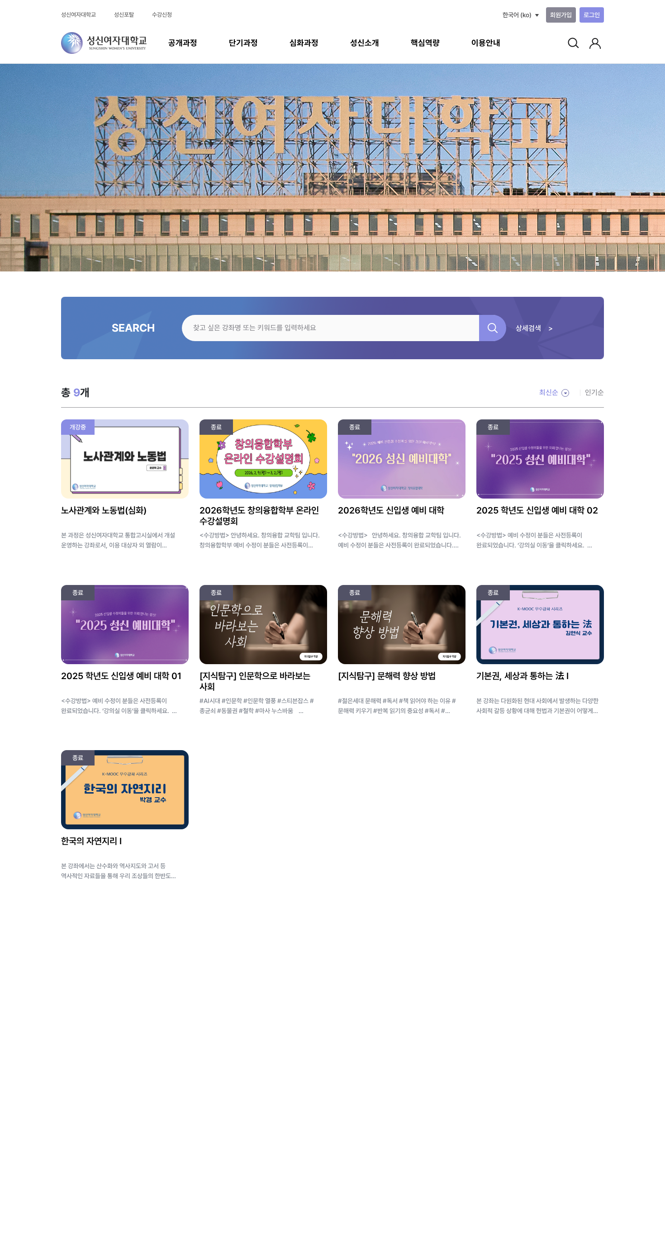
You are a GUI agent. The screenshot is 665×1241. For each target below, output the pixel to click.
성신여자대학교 (78, 14)
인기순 (594, 392)
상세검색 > (534, 328)
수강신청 (162, 14)
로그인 (592, 15)
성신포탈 (124, 14)
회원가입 (561, 15)
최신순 (548, 392)
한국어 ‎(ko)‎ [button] (517, 15)
